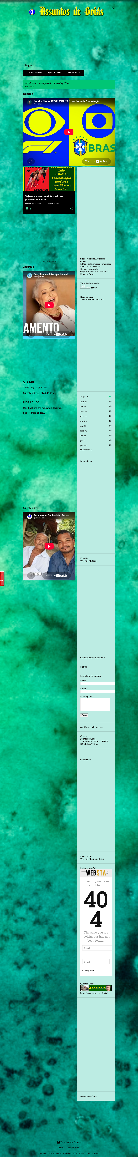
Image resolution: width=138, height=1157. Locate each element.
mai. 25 (83, 401)
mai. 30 (83, 431)
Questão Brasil (55, 73)
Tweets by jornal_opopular (35, 387)
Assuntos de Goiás (33, 73)
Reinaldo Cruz (74, 73)
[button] (71, 209)
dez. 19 (83, 416)
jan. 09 (83, 445)
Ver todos (29, 87)
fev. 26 (83, 435)
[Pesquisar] (113, 8)
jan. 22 (83, 440)
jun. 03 (83, 426)
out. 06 (83, 421)
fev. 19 (83, 406)
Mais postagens (49, 261)
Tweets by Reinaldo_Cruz (92, 299)
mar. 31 (83, 411)
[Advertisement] (69, 42)
